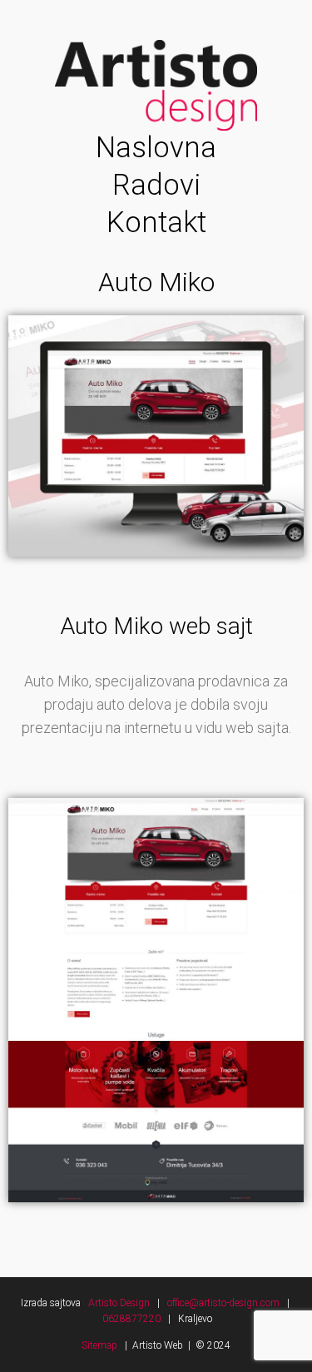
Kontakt (156, 223)
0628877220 (131, 1319)
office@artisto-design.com (227, 1303)
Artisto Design (120, 1303)
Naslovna (156, 148)
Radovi (156, 185)
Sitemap (99, 1345)
